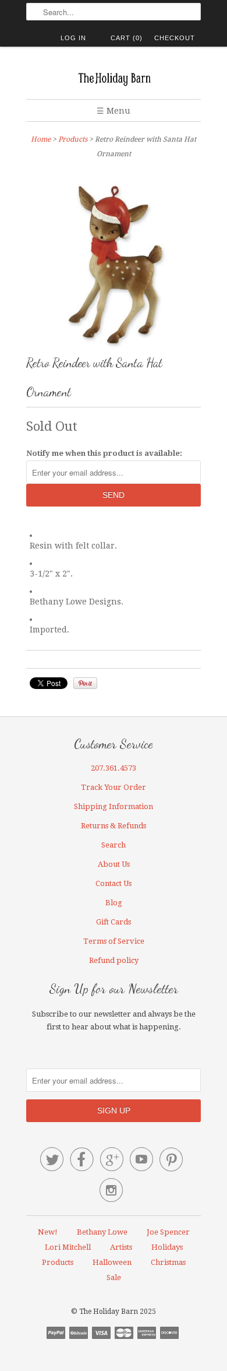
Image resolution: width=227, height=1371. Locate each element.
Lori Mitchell (68, 1247)
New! (48, 1232)
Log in (73, 37)
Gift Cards (113, 921)
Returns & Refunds (113, 825)
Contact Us (113, 883)
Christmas (168, 1262)
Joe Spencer (168, 1232)
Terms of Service (113, 941)
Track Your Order (113, 787)
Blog (113, 902)
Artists (121, 1247)
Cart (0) (127, 37)
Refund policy (114, 960)
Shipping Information (113, 806)
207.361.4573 (113, 768)
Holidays (167, 1247)
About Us (114, 864)
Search (113, 845)
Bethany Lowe (102, 1232)
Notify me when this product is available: (104, 453)
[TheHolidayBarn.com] (113, 77)
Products (72, 139)
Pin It (85, 683)
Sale (114, 1277)
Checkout (174, 37)
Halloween (112, 1262)
